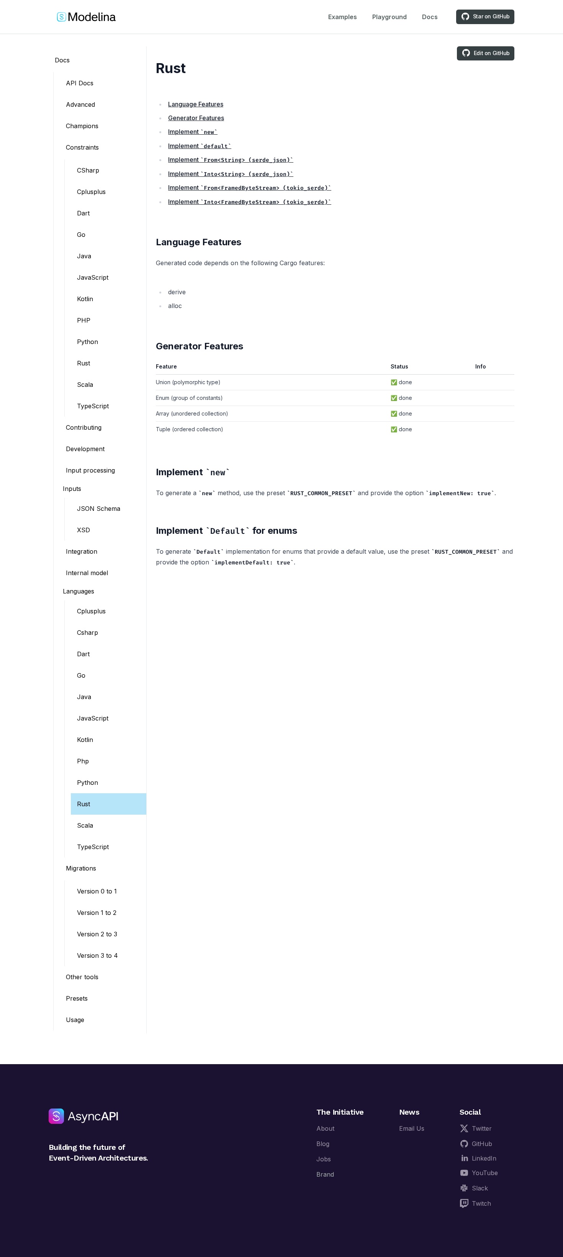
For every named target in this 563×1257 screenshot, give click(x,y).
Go (81, 234)
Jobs (323, 1159)
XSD (83, 530)
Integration (81, 551)
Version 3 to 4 (97, 955)
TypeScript (93, 406)
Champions (82, 126)
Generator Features (196, 118)
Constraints (82, 147)
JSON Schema (98, 508)
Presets (77, 998)
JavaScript (92, 277)
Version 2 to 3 (97, 934)
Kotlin (85, 299)
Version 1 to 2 (96, 912)
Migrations (81, 868)
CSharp (88, 170)
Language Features (195, 104)
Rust (83, 363)
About (325, 1128)
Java (84, 256)
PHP (83, 320)
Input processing (90, 470)
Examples (342, 17)
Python (87, 342)
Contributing (83, 427)
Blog (322, 1144)
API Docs (79, 83)
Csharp (87, 632)
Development (85, 449)
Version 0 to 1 (97, 891)
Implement (191, 131)
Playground (389, 17)
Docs (430, 17)
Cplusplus (91, 192)
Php (83, 761)
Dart (83, 213)
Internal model (87, 573)
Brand (325, 1174)
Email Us (411, 1128)
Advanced (80, 104)
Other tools (82, 977)
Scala (85, 384)
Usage (75, 1020)
